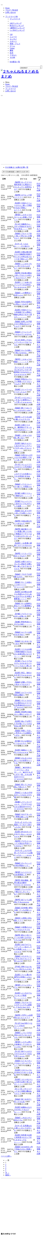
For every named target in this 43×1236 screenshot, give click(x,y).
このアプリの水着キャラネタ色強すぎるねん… (23, 476)
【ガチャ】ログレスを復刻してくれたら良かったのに (23, 824)
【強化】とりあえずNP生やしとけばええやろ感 (23, 795)
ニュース (13, 37)
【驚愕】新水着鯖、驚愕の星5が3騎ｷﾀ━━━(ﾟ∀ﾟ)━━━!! (23, 882)
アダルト (13, 55)
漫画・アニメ (15, 44)
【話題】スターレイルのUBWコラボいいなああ (23, 1072)
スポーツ (13, 41)
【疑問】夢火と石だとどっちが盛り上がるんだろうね (23, 937)
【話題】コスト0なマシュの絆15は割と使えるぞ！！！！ (23, 1082)
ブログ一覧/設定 (11, 10)
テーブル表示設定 (8, 172)
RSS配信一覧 (15, 62)
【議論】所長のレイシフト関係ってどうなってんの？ (23, 381)
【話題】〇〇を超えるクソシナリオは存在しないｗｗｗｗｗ (23, 284)
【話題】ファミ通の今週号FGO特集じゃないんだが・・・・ (23, 977)
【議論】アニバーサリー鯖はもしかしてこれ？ (23, 891)
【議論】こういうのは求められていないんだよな (23, 1035)
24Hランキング (16, 23)
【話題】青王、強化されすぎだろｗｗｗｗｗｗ (23, 675)
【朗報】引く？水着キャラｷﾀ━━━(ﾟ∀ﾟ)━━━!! (23, 584)
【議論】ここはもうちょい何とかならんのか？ (23, 266)
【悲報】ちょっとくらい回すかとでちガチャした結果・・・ (23, 503)
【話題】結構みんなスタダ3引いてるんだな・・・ (23, 1109)
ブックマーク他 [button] (11, 17)
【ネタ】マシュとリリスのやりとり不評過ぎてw (23, 467)
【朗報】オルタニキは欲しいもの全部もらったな (23, 760)
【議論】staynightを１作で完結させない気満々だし (23, 1149)
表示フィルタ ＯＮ (22, 172)
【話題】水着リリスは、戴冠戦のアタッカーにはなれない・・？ (23, 427)
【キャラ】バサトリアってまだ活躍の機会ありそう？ (23, 1091)
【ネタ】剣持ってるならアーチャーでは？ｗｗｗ (23, 342)
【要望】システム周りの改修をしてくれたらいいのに (23, 1044)
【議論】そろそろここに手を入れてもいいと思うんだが (23, 958)
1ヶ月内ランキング (17, 30)
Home (7, 8)
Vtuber (12, 48)
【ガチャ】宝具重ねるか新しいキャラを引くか (23, 1128)
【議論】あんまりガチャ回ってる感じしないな (23, 513)
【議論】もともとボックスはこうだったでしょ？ (23, 1063)
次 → (7, 1173)
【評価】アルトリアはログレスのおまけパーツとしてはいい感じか (23, 663)
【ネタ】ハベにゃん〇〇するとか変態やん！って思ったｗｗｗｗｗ (23, 400)
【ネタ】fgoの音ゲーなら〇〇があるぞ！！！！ (23, 1025)
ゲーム (12, 46)
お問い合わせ (10, 12)
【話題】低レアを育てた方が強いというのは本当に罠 (23, 723)
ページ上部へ (6, 1156)
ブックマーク (15, 19)
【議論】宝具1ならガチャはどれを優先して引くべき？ (23, 457)
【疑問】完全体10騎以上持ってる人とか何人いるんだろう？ (23, 275)
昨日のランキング (17, 26)
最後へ (8, 1175)
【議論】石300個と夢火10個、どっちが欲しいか (23, 910)
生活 (11, 53)
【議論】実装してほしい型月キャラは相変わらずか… (23, 733)
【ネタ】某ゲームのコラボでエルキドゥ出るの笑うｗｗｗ (23, 1053)
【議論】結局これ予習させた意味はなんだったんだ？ (23, 324)
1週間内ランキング (17, 28)
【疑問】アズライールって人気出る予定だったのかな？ (23, 843)
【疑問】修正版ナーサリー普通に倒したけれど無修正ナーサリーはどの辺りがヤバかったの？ (23, 533)
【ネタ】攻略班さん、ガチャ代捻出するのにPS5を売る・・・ (23, 226)
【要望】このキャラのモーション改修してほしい (23, 217)
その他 (12, 57)
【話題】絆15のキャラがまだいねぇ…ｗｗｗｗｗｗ (23, 834)
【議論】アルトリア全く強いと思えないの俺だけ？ (23, 236)
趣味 (11, 50)
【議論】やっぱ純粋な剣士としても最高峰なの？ (23, 605)
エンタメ (13, 39)
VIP (11, 34)
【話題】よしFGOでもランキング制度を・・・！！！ (23, 995)
